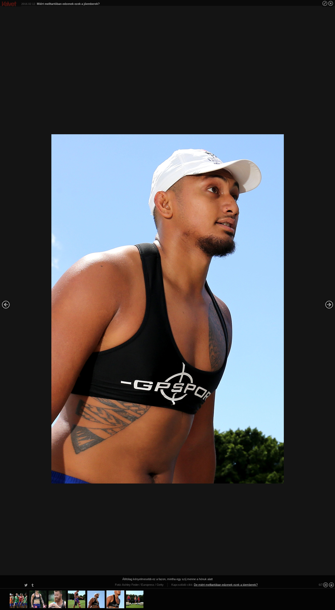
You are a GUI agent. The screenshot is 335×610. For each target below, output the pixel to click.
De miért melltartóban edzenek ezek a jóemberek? (226, 584)
